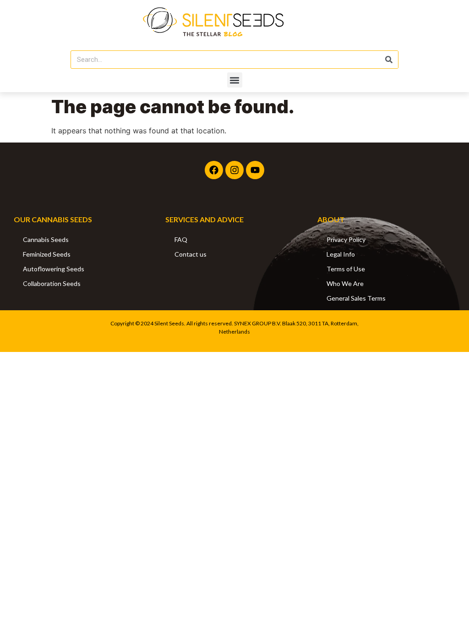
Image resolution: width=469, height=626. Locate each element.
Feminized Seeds (47, 254)
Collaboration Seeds (52, 283)
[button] (234, 80)
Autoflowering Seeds (53, 269)
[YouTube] (255, 170)
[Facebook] (214, 170)
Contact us (191, 254)
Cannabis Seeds (46, 239)
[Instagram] (234, 170)
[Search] (389, 59)
